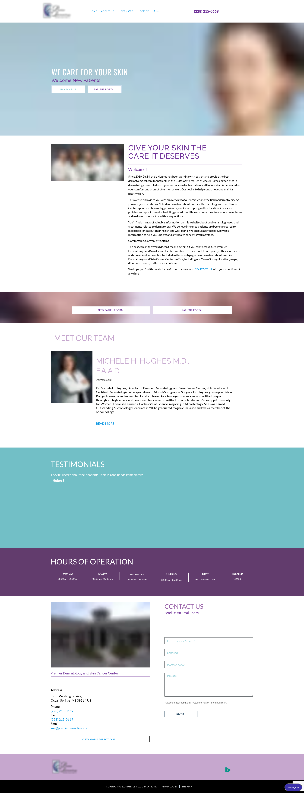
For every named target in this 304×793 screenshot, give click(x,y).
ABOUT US (107, 11)
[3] (152, 444)
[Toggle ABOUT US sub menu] (116, 11)
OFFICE (144, 11)
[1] (137, 444)
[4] (159, 444)
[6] (122, 545)
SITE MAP (187, 787)
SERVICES (127, 11)
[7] (130, 545)
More (156, 11)
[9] (145, 545)
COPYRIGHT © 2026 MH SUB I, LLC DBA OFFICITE (131, 787)
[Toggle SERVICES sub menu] (135, 11)
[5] (167, 444)
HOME (93, 11)
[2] (144, 444)
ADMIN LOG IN (169, 787)
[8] (138, 545)
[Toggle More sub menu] (161, 11)
